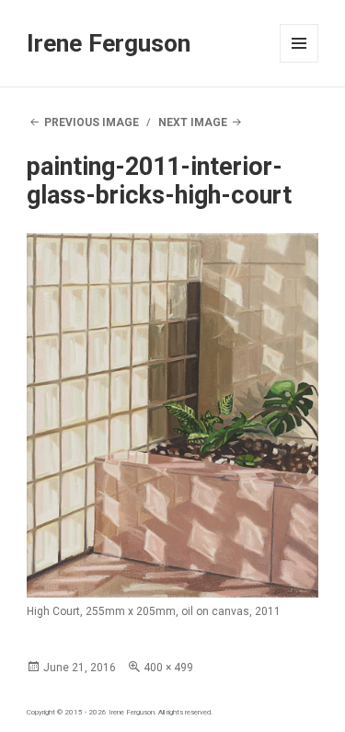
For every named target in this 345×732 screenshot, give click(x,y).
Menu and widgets (299, 62)
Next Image (192, 122)
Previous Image (91, 122)
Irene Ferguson (108, 43)
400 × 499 (168, 667)
